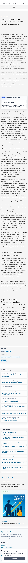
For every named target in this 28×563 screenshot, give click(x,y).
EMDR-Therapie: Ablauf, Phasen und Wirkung (13, 456)
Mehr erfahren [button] (7, 555)
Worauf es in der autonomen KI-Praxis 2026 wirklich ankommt (13, 463)
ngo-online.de (6, 532)
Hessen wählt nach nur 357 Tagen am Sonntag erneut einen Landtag (13, 407)
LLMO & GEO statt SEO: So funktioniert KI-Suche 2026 (12, 468)
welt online (8, 351)
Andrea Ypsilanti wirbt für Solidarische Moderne (14, 413)
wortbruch (16, 357)
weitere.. (4, 360)
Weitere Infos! (20, 523)
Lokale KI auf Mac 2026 (7, 459)
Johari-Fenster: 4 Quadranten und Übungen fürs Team (13, 452)
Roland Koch (17, 274)
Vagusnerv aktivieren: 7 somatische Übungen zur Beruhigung (13, 438)
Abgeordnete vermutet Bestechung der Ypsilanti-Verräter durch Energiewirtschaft (13, 106)
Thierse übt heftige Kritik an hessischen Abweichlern (9, 101)
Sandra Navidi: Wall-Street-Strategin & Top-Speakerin (11, 442)
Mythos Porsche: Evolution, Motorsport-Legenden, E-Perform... (14, 447)
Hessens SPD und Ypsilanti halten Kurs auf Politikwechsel (11, 394)
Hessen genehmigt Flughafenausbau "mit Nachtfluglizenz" (12, 375)
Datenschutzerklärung (7, 547)
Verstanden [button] (14, 558)
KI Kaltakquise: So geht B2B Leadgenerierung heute (9, 433)
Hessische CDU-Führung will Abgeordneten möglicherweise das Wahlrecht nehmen (12, 400)
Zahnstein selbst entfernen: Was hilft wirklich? (13, 472)
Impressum (4, 545)
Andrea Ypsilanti (8, 66)
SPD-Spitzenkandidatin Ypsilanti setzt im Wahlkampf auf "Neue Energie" (12, 419)
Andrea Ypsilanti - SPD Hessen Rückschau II (12, 382)
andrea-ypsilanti (6, 357)
